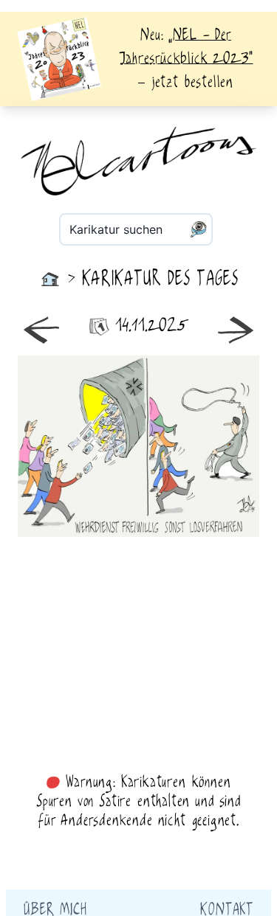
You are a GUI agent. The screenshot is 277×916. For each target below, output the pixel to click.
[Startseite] (50, 279)
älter (199, 446)
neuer (78, 446)
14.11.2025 (151, 326)
